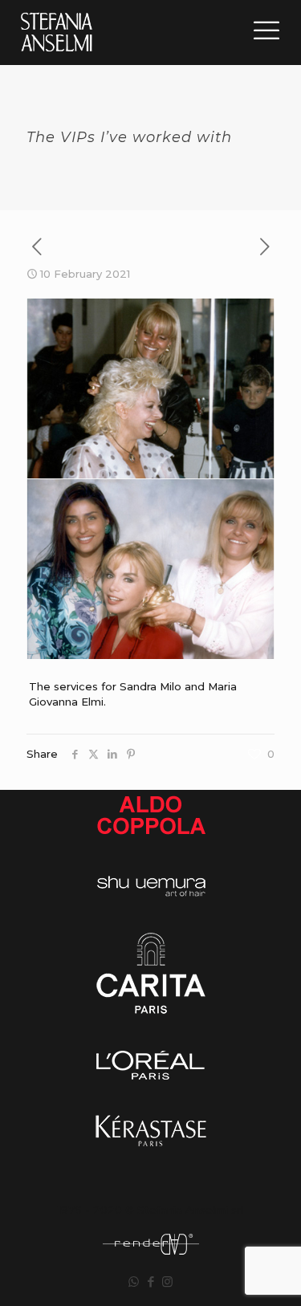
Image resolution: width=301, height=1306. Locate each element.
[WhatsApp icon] (134, 1281)
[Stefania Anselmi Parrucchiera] (56, 32)
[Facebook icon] (150, 1281)
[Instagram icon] (167, 1281)
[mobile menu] (266, 30)
